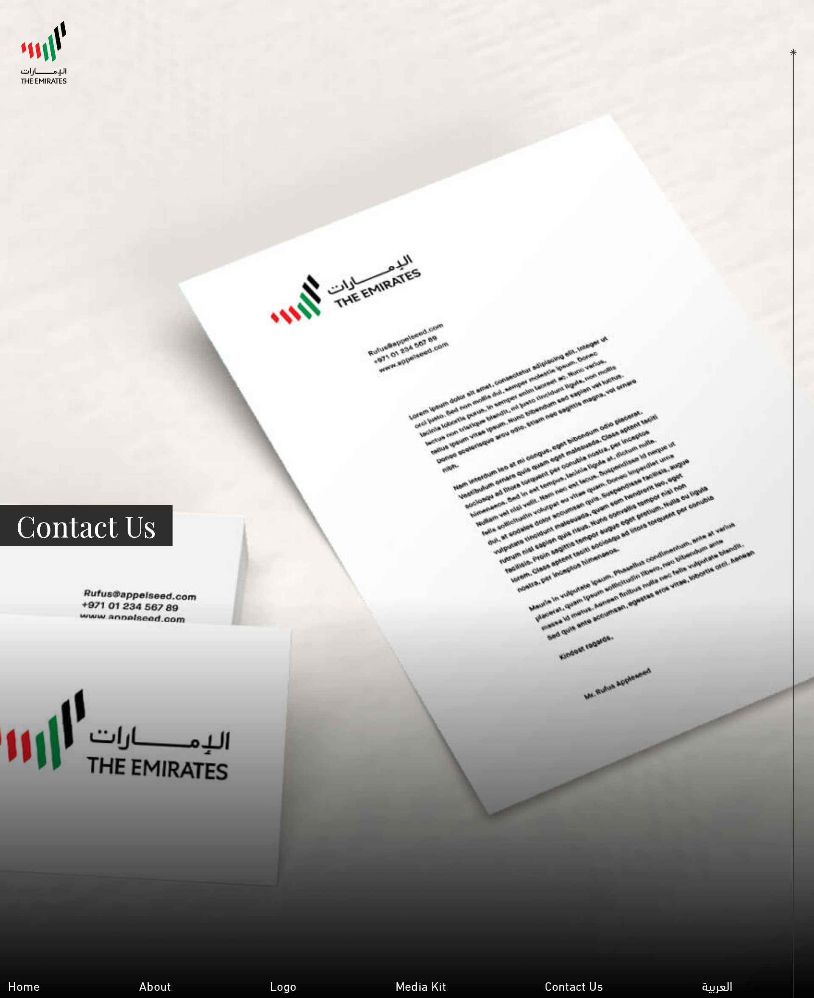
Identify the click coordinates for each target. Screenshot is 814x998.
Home (24, 985)
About (155, 985)
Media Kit (421, 985)
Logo (283, 985)
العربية (717, 985)
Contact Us (574, 985)
